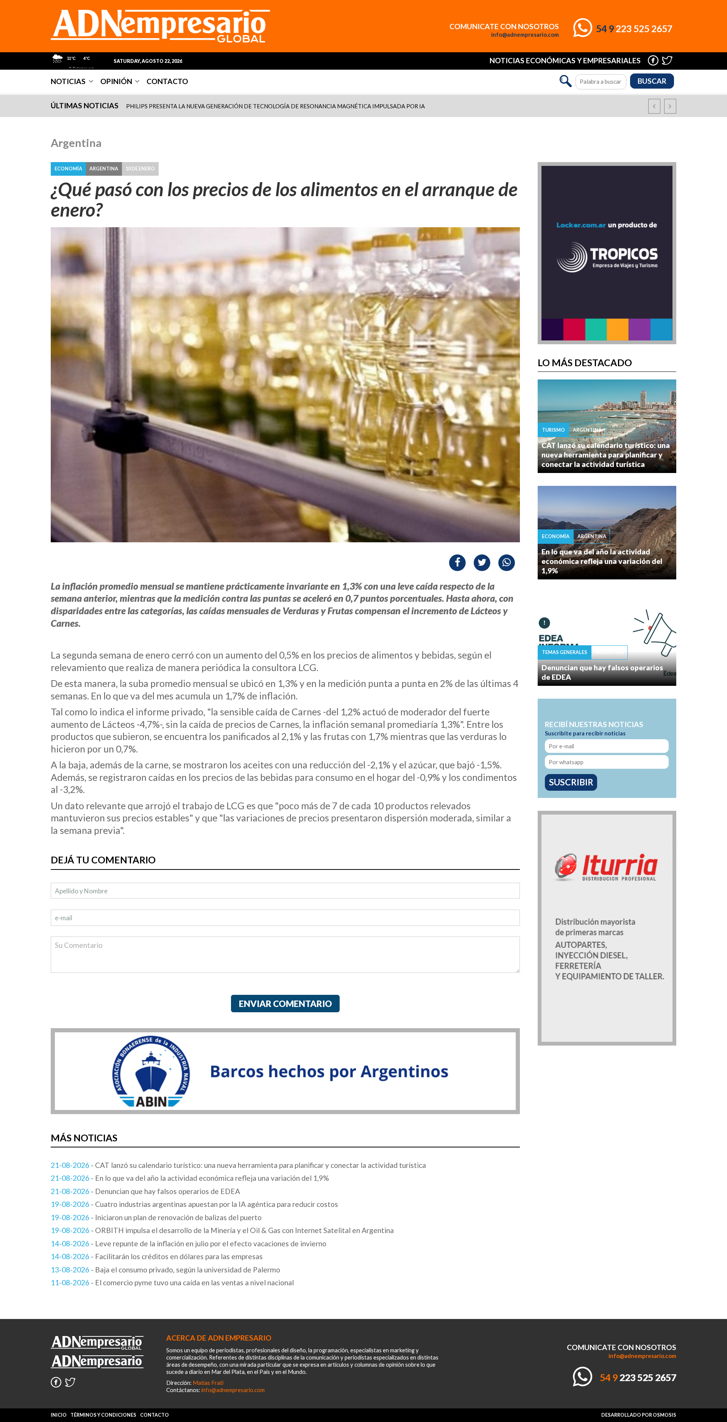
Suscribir (571, 782)
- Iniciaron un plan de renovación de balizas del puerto (156, 1217)
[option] (369, 106)
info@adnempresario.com (525, 34)
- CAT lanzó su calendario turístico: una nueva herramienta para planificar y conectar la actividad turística (238, 1165)
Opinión (116, 81)
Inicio (59, 1415)
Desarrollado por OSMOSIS (638, 1415)
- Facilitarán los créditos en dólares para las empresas (157, 1256)
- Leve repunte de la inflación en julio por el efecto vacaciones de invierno (188, 1243)
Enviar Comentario (285, 1003)
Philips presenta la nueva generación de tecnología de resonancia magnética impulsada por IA (275, 106)
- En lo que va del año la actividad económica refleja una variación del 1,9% (190, 1178)
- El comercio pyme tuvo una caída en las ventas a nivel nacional (172, 1282)
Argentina (76, 142)
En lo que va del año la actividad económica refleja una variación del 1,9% (601, 561)
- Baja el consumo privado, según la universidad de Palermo (165, 1269)
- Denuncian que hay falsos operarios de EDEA (145, 1191)
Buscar (652, 80)
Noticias (68, 81)
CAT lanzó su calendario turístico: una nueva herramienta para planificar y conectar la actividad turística (605, 454)
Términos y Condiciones (103, 1415)
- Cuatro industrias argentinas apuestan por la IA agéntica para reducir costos (194, 1204)
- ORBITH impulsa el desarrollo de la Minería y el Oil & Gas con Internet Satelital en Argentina (222, 1230)
